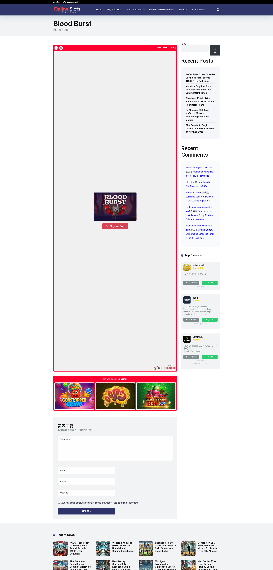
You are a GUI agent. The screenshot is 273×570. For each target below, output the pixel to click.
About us (56, 2)
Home (99, 9)
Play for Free (117, 226)
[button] (115, 207)
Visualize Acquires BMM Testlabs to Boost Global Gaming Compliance (199, 89)
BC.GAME (198, 337)
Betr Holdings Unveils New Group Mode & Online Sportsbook (199, 215)
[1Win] (187, 302)
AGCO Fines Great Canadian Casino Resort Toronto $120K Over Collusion (200, 77)
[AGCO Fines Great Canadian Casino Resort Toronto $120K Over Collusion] (60, 555)
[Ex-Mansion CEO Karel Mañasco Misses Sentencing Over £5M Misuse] (188, 555)
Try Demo (74, 396)
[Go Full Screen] (61, 48)
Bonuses (183, 9)
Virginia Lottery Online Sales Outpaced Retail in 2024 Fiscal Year (200, 233)
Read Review (191, 283)
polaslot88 (198, 265)
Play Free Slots (114, 9)
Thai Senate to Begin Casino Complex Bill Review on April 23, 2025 (200, 128)
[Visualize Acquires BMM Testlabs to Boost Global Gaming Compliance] (103, 555)
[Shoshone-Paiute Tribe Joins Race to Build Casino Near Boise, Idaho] (146, 555)
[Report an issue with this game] (56, 48)
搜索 (183, 43)
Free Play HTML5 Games (161, 9)
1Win (195, 297)
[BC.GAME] (187, 342)
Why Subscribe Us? (70, 2)
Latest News (198, 9)
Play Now (209, 283)
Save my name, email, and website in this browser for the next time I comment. (99, 502)
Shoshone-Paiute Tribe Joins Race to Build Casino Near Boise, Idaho (200, 101)
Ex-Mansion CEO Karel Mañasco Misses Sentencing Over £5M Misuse (197, 115)
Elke (188, 182)
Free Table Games (136, 9)
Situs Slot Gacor (193, 192)
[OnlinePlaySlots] (66, 9)
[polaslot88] (187, 270)
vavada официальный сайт (199, 167)
